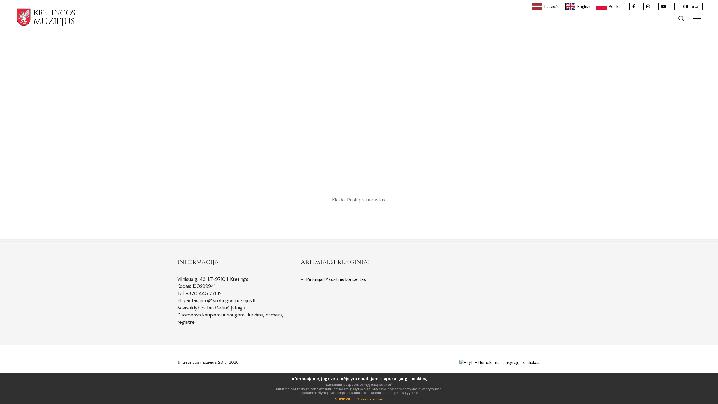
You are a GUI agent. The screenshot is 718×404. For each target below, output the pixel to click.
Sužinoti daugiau (370, 399)
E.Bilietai (690, 6)
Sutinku (342, 398)
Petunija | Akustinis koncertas (336, 279)
